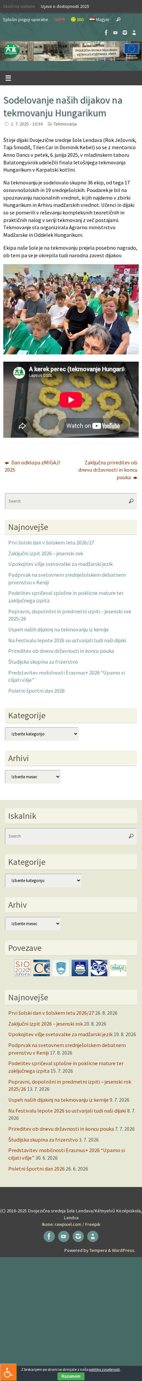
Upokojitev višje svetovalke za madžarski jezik (60, 564)
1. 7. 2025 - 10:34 (27, 124)
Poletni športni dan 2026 (36, 690)
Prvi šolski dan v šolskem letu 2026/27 (51, 542)
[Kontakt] (134, 32)
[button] (71, 51)
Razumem (71, 1376)
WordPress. (123, 1250)
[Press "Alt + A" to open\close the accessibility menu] (8, 1372)
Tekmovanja (65, 124)
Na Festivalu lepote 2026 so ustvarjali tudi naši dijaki (67, 640)
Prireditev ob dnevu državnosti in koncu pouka (61, 651)
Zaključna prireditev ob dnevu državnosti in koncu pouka (107, 470)
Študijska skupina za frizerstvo (43, 661)
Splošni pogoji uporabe (25, 19)
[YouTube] (115, 32)
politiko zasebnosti (104, 1369)
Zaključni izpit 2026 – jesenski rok (45, 553)
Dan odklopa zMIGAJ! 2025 (32, 466)
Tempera (98, 1250)
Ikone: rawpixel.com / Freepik (71, 1224)
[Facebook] (106, 32)
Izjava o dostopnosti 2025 (65, 6)
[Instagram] (124, 32)
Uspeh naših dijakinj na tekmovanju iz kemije (58, 629)
